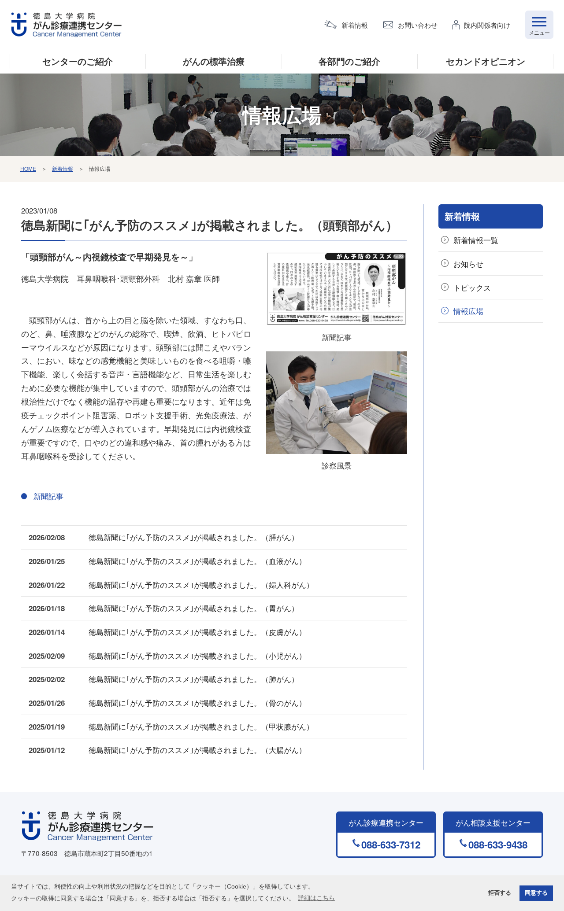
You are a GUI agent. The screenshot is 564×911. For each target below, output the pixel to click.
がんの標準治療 (214, 61)
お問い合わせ (418, 25)
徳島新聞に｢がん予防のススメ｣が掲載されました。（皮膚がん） (197, 631)
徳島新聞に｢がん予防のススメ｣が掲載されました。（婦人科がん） (201, 584)
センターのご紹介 (77, 61)
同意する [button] (536, 893)
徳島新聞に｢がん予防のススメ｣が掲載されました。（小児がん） (197, 655)
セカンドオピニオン (485, 61)
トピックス (472, 286)
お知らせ (468, 263)
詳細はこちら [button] (316, 897)
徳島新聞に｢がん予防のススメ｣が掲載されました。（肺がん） (194, 678)
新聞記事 (337, 337)
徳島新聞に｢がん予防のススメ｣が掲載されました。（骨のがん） (197, 702)
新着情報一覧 (475, 239)
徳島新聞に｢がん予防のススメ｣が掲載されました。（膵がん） (194, 536)
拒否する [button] (499, 893)
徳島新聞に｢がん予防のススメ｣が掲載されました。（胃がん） (194, 607)
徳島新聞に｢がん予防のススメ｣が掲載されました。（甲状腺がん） (201, 726)
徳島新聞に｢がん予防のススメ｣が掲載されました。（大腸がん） (197, 749)
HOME (28, 168)
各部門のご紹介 (349, 61)
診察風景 (337, 465)
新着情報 (354, 25)
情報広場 (468, 310)
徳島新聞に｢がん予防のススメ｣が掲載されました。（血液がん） (197, 560)
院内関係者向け (487, 25)
